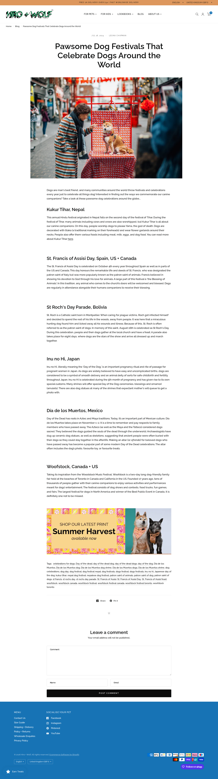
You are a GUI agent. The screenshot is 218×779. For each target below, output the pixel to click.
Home (9, 26)
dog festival (76, 571)
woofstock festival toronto (138, 583)
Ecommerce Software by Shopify (64, 755)
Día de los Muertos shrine (151, 567)
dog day (64, 571)
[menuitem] (90, 14)
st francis (57, 579)
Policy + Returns (22, 731)
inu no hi (149, 571)
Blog (17, 26)
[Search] (197, 14)
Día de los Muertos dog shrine (96, 567)
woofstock (52, 583)
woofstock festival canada (111, 583)
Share (103, 601)
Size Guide (19, 722)
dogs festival (122, 571)
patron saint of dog (143, 575)
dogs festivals (137, 571)
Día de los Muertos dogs (125, 567)
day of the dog (145, 563)
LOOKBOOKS (124, 14)
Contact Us (19, 718)
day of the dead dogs (126, 563)
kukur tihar (61, 575)
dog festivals (108, 571)
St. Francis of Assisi (106, 579)
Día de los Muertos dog (68, 567)
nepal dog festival (77, 575)
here (70, 238)
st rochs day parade (86, 579)
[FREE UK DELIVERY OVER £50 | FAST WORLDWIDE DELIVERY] (109, 2)
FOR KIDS (106, 14)
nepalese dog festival (98, 575)
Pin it (115, 601)
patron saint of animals (121, 575)
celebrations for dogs (64, 563)
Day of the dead (84, 563)
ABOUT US (153, 14)
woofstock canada (67, 583)
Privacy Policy (21, 740)
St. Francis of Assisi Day (129, 579)
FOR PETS (89, 14)
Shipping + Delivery (24, 727)
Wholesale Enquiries (24, 736)
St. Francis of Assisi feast (154, 579)
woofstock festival (87, 583)
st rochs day (69, 579)
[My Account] (203, 14)
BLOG (141, 14)
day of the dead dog (103, 563)
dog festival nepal (92, 571)
